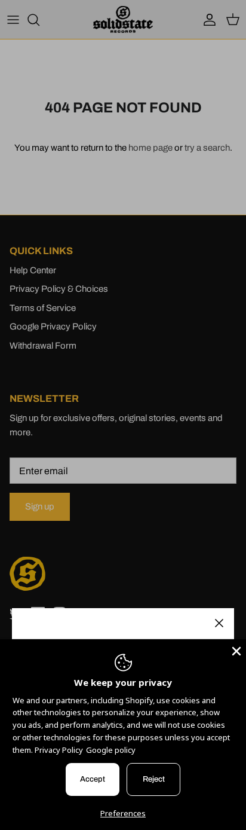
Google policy (111, 749)
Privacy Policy (59, 749)
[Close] (219, 623)
